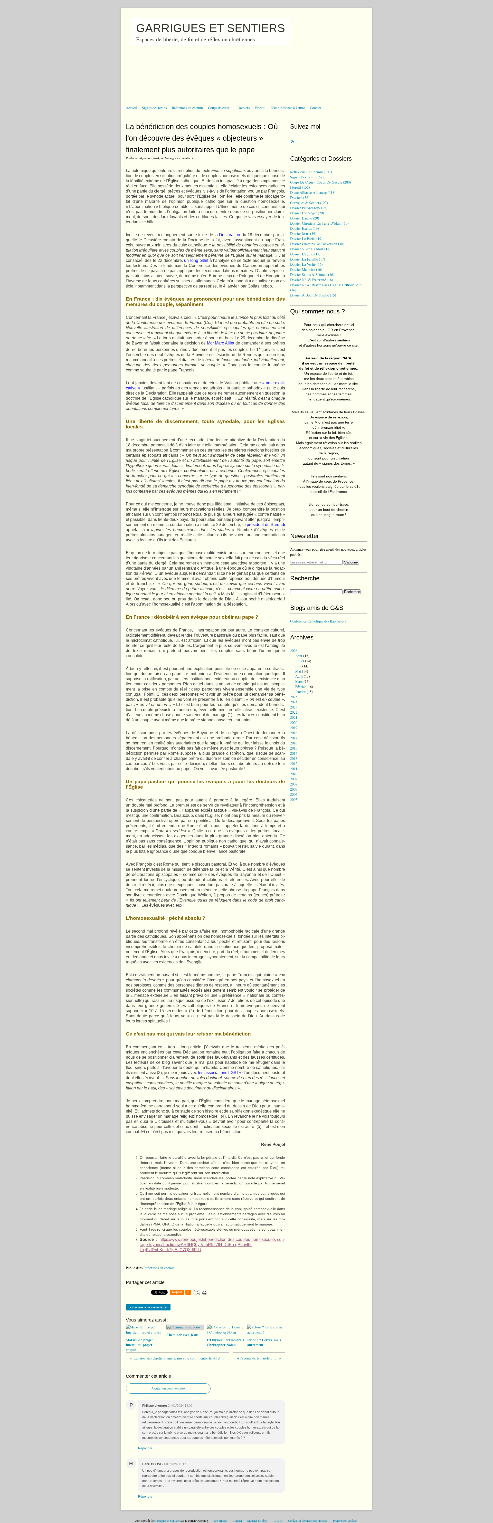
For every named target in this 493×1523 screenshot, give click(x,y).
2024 (293, 702)
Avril (299, 676)
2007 (293, 789)
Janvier (300, 691)
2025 (293, 696)
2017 (293, 737)
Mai (298, 671)
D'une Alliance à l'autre (288, 107)
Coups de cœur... (220, 107)
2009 (293, 779)
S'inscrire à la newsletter (148, 1307)
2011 (293, 768)
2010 (293, 773)
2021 (293, 717)
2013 (293, 758)
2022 (293, 712)
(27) (309, 202)
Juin (298, 666)
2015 (293, 748)
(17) (305, 254)
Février (300, 686)
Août (298, 655)
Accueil (131, 107)
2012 (293, 763)
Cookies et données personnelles (308, 1520)
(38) (299, 197)
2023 (293, 707)
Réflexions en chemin (187, 107)
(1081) (312, 171)
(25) (308, 207)
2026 (293, 650)
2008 (293, 784)
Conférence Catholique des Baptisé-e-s (318, 621)
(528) (308, 177)
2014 (293, 753)
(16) (306, 264)
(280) (320, 182)
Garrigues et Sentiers (167, 1520)
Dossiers (244, 107)
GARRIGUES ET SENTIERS (210, 28)
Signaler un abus (257, 1520)
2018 (293, 732)
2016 (293, 743)
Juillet (299, 660)
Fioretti (260, 107)
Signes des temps (154, 107)
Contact (315, 107)
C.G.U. (278, 1520)
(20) (307, 212)
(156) (300, 187)
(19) (319, 223)
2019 (293, 727)
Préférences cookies (345, 1520)
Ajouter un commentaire (168, 1388)
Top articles (220, 1520)
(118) (313, 192)
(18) (317, 243)
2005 (293, 799)
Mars (298, 681)
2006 (293, 794)
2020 (293, 722)
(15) (313, 295)
